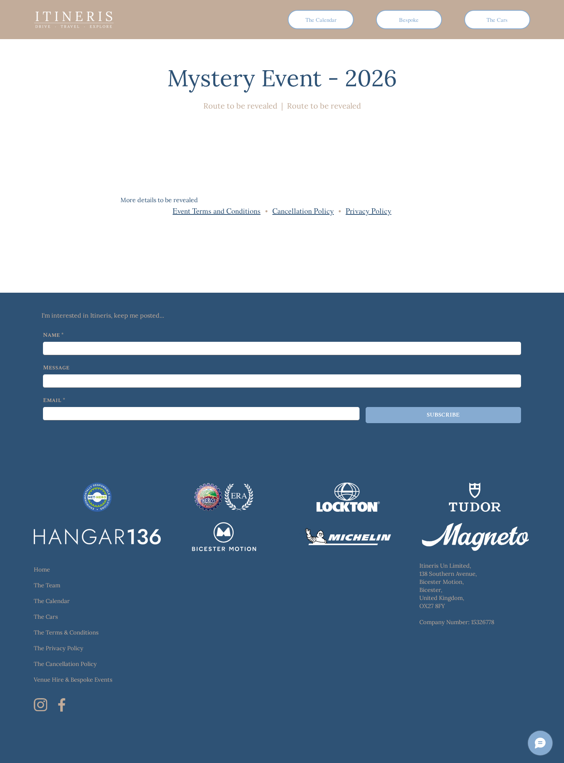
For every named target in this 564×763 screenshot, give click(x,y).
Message (56, 367)
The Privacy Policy (58, 648)
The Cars (46, 616)
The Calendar (52, 601)
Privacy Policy (368, 211)
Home (42, 569)
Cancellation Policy (303, 211)
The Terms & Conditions (66, 632)
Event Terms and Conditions (217, 211)
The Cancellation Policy (65, 663)
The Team (47, 585)
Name (53, 335)
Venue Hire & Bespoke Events (73, 679)
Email (54, 400)
